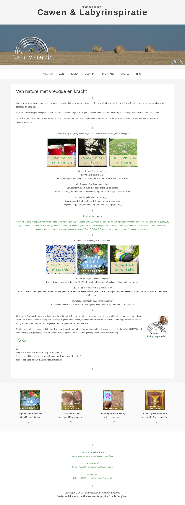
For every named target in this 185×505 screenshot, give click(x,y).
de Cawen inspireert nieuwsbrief (46, 359)
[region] (92, 45)
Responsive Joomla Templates (112, 496)
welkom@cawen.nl (33, 332)
